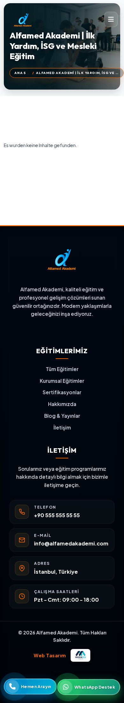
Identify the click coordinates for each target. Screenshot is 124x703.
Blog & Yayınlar (62, 416)
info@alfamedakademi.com (71, 543)
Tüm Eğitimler (62, 369)
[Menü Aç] (111, 19)
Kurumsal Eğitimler (62, 381)
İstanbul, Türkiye (56, 571)
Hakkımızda (62, 404)
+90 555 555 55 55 (57, 515)
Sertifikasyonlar (62, 392)
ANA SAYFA (25, 73)
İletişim (62, 427)
